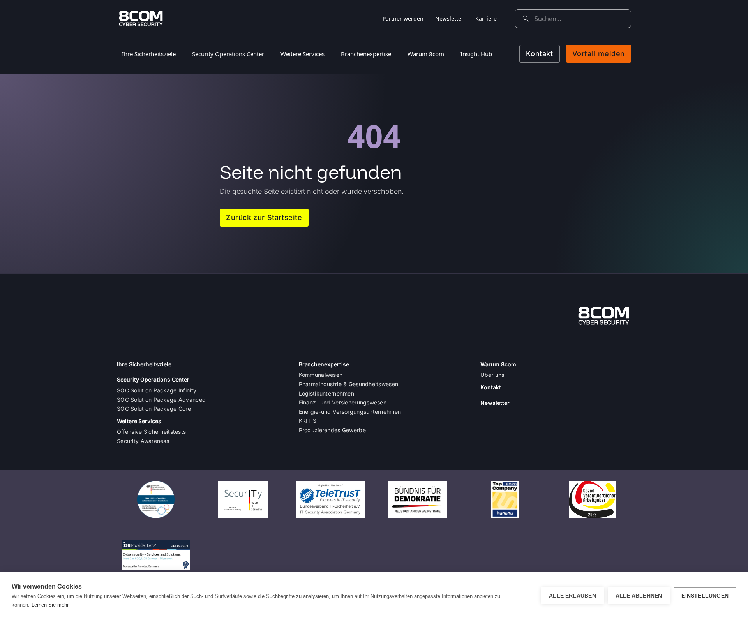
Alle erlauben (572, 596)
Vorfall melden (598, 53)
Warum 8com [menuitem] (426, 54)
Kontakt (539, 53)
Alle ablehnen (639, 596)
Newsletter (449, 18)
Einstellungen (705, 596)
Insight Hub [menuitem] (476, 54)
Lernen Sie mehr (50, 605)
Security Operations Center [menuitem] (228, 54)
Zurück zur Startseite (264, 217)
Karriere (486, 18)
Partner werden (403, 18)
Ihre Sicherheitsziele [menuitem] (149, 54)
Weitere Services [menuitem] (302, 54)
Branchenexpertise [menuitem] (366, 54)
